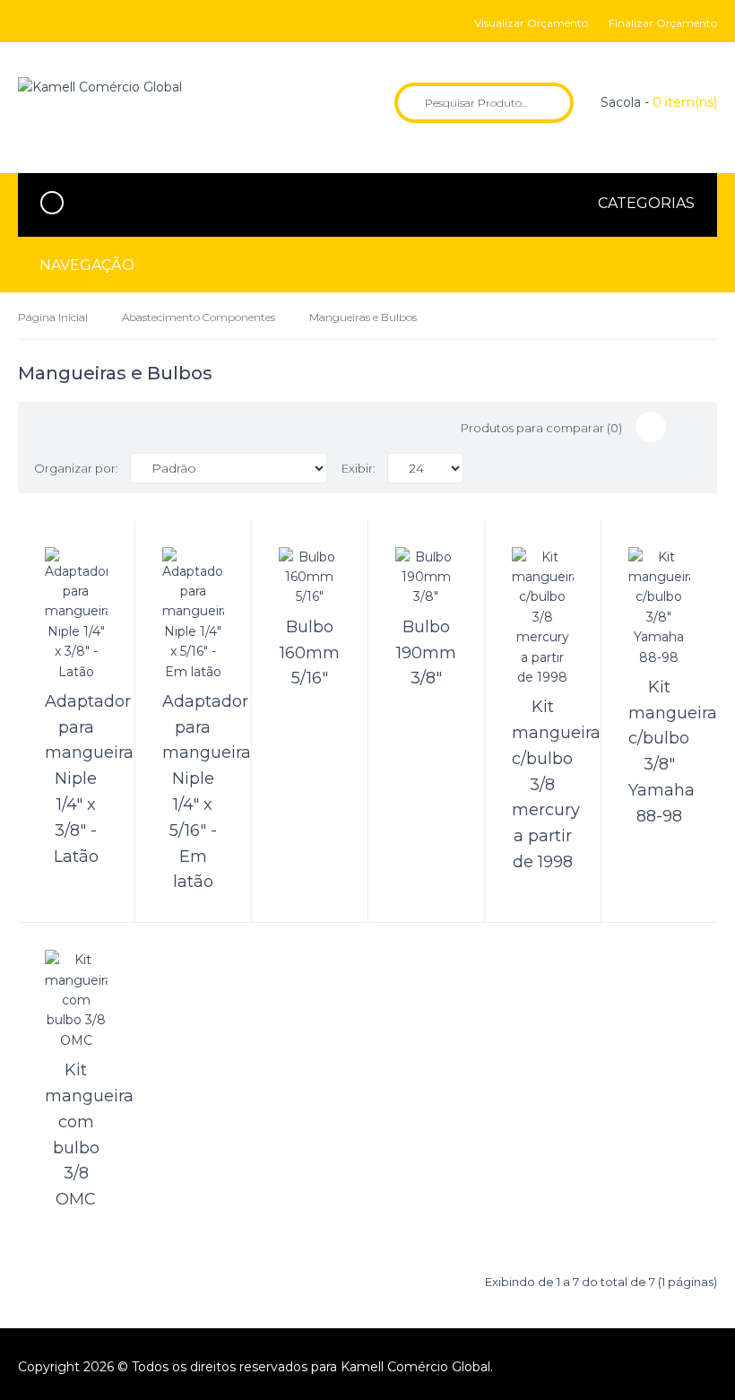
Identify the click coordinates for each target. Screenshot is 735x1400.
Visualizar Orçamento (531, 23)
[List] (685, 427)
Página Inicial (53, 317)
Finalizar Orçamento (663, 23)
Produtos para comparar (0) (541, 428)
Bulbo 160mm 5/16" (310, 653)
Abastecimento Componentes (198, 317)
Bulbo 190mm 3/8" (426, 653)
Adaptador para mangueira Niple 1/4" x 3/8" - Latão (89, 778)
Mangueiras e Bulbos (363, 317)
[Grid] (651, 427)
